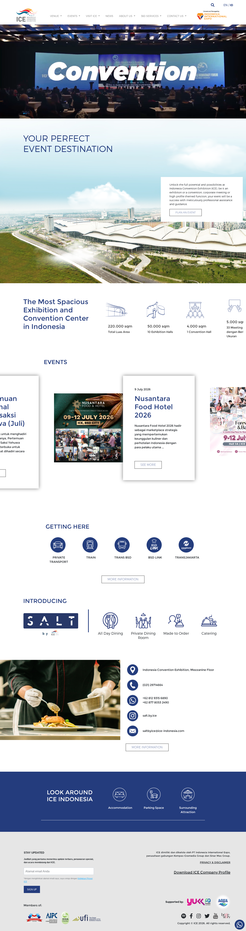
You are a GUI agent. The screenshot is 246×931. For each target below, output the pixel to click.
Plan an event (185, 212)
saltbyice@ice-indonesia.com (163, 731)
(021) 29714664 (153, 685)
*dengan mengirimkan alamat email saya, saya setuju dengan (58, 880)
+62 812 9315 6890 (155, 698)
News (109, 15)
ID (231, 5)
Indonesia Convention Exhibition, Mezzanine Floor (178, 670)
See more (148, 464)
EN (225, 5)
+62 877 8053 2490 (156, 702)
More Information (123, 579)
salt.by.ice (150, 715)
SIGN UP (32, 889)
